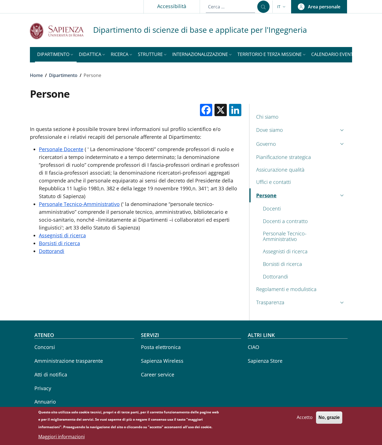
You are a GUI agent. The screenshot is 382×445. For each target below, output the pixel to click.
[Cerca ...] (263, 7)
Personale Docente (61, 149)
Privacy (42, 388)
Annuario (45, 401)
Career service (157, 374)
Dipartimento (63, 75)
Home (36, 75)
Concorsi (44, 347)
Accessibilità (171, 6)
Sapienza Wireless (162, 360)
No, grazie (329, 417)
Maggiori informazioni (61, 437)
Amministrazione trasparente (68, 360)
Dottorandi (51, 251)
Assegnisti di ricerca (62, 235)
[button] (282, 6)
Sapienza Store (265, 360)
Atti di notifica (50, 374)
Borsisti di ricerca (59, 243)
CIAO (253, 347)
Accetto (305, 417)
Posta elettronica (161, 347)
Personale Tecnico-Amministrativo (79, 204)
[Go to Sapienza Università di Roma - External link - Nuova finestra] (61, 30)
